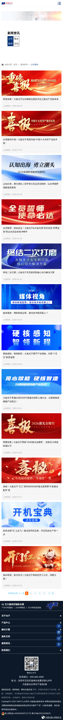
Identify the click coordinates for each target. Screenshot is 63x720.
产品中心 (6, 622)
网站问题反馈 (26, 689)
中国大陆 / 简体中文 (53, 717)
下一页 (51, 593)
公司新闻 (10, 41)
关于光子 (6, 615)
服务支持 (6, 636)
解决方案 (6, 629)
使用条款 (16, 689)
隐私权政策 (6, 689)
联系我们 (6, 650)
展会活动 (16, 41)
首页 (15, 64)
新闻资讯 (24, 64)
